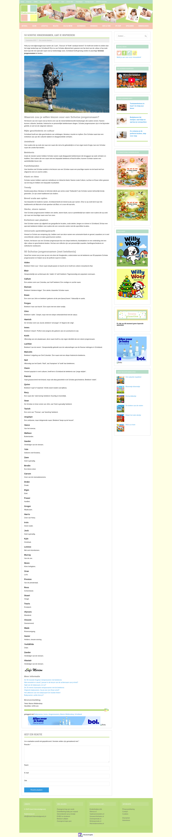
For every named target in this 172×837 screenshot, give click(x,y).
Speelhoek (130, 26)
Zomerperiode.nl (95, 819)
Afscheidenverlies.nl (97, 823)
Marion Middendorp (67, 714)
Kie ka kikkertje (131, 396)
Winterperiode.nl (95, 821)
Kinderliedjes (143, 26)
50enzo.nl (93, 811)
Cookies (125, 814)
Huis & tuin (106, 26)
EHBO (36, 1)
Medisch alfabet (44, 1)
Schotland (78, 714)
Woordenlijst (55, 1)
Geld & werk (67, 26)
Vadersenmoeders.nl (97, 814)
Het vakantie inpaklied (133, 377)
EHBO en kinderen (63, 816)
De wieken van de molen (134, 405)
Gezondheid (81, 26)
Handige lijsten (89, 1)
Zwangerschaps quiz (64, 821)
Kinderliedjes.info (96, 809)
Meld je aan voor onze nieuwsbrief (129, 57)
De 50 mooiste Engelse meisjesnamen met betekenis (43, 680)
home (46, 714)
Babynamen (38, 714)
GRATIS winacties (101, 1)
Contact (125, 811)
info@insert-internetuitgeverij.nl (35, 816)
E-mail (26, 773)
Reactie (27, 744)
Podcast (28, 1)
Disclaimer (126, 818)
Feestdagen (79, 1)
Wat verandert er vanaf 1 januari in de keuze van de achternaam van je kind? (51, 682)
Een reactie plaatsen (45, 40)
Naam (26, 765)
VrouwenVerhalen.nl (97, 816)
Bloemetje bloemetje (133, 386)
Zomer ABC (70, 1)
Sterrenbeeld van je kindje (66, 814)
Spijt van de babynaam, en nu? (35, 685)
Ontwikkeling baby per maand (67, 811)
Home (22, 1)
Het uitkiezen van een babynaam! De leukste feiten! (42, 693)
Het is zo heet (130, 425)
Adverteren (126, 820)
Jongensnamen (53, 714)
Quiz (62, 1)
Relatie (55, 26)
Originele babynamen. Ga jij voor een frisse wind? (41, 690)
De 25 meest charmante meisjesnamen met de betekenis (44, 687)
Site (25, 780)
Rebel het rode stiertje (133, 415)
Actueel (24, 26)
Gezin (34, 26)
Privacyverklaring (128, 809)
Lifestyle (44, 26)
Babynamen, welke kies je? (34, 695)
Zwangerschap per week (65, 809)
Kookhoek (93, 26)
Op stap (118, 26)
